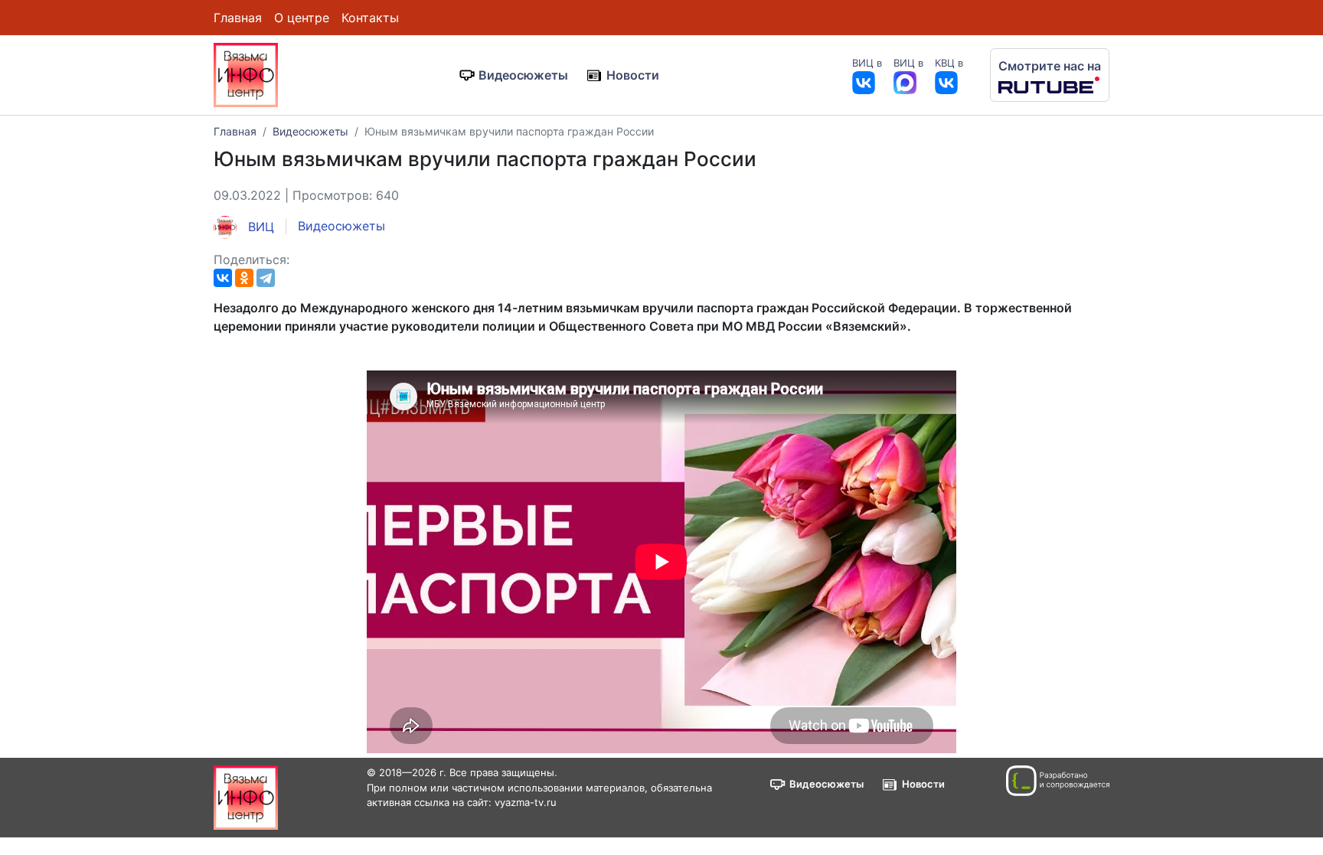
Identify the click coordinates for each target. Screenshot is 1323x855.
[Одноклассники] (244, 278)
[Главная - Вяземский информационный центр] (246, 73)
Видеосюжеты (523, 75)
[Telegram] (265, 278)
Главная (238, 17)
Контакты (370, 17)
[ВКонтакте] (223, 278)
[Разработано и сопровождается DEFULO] (1057, 780)
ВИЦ (259, 226)
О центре (301, 17)
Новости (632, 75)
